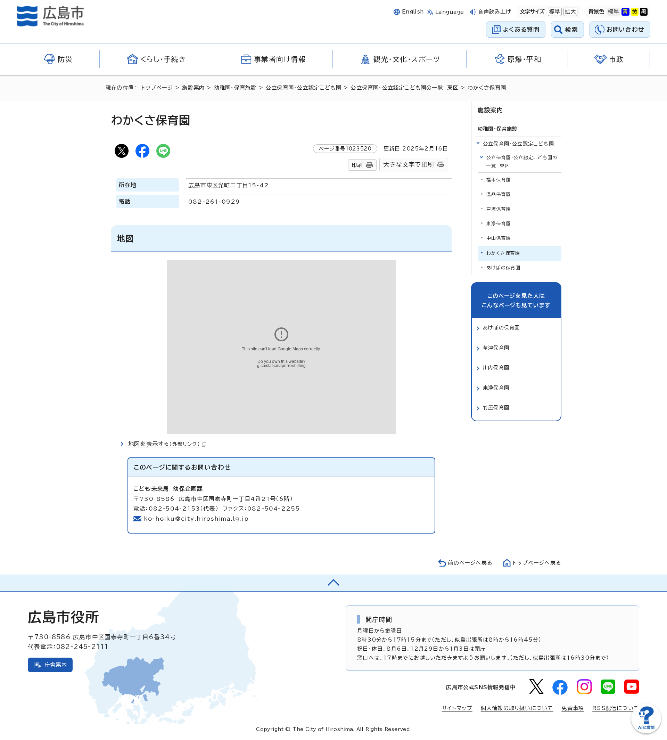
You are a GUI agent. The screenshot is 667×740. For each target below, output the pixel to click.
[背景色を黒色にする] (644, 12)
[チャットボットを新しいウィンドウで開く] (646, 731)
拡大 (569, 11)
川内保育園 (496, 367)
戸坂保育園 (498, 209)
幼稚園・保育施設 (235, 87)
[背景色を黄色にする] (635, 12)
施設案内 (193, 87)
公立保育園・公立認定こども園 (303, 87)
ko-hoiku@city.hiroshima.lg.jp (196, 518)
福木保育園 (498, 180)
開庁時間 (378, 619)
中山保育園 (498, 238)
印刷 (357, 165)
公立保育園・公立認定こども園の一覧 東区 (404, 87)
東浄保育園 (498, 223)
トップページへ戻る (537, 563)
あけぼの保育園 (503, 268)
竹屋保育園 (496, 407)
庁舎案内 (55, 664)
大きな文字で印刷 (408, 165)
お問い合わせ (625, 29)
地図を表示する (164, 444)
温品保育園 (498, 194)
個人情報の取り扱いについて (517, 708)
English (413, 11)
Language (449, 12)
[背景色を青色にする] (625, 12)
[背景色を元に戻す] (613, 12)
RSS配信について (615, 708)
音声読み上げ (495, 11)
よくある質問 (521, 29)
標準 (554, 11)
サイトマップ (457, 708)
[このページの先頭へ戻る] (333, 583)
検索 (571, 29)
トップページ (157, 87)
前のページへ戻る (470, 563)
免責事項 (572, 708)
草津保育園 (496, 347)
